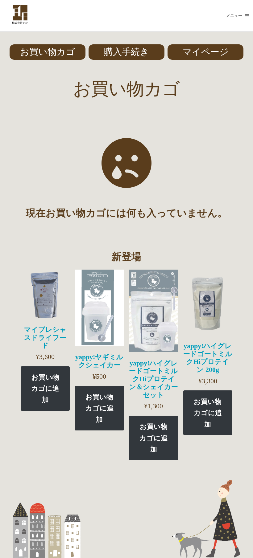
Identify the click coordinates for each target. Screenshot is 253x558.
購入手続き (126, 52)
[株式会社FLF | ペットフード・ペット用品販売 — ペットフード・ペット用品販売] (20, 15)
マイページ (206, 52)
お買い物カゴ (47, 52)
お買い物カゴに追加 (45, 388)
